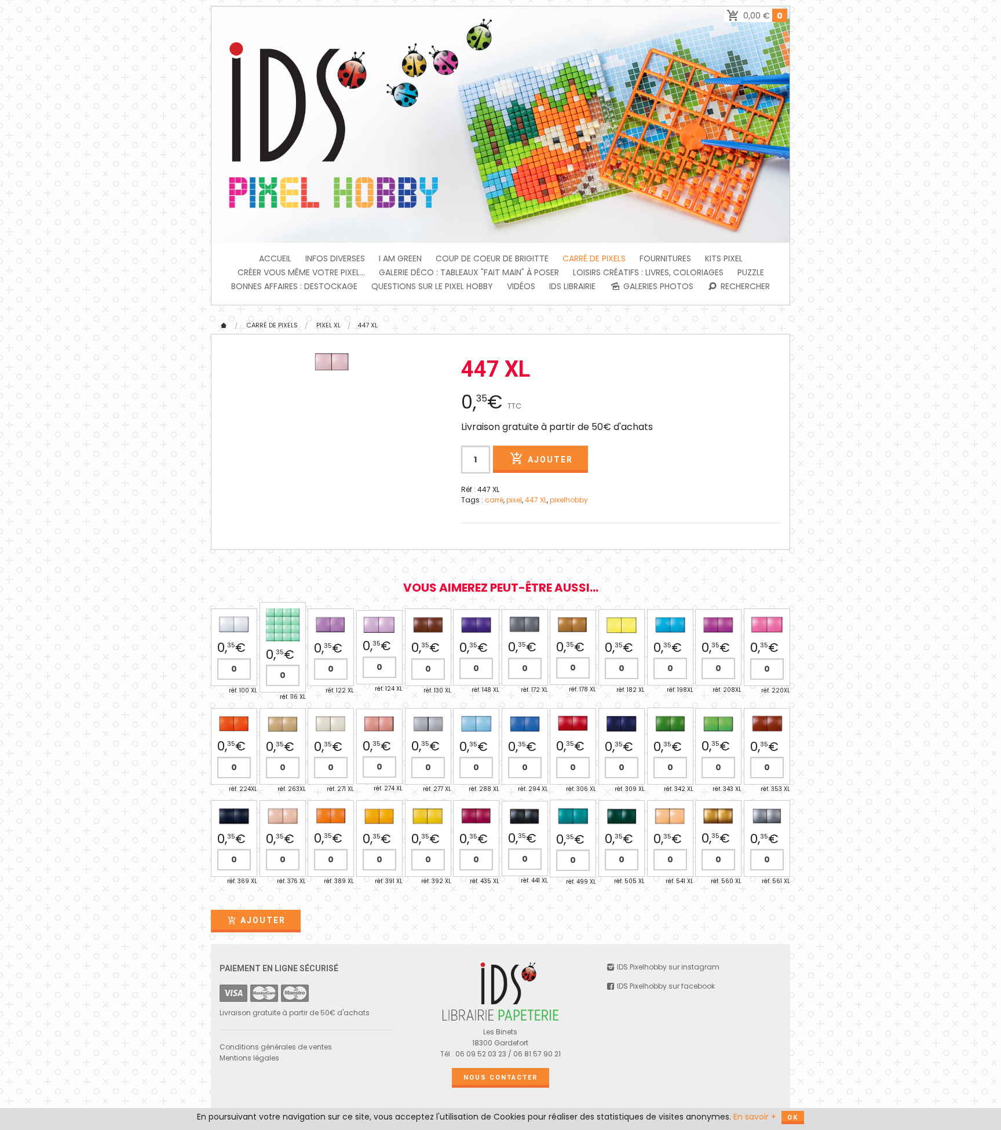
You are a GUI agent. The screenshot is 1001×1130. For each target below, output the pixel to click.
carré (494, 500)
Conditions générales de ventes (276, 1047)
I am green (400, 258)
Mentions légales (249, 1058)
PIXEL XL (328, 325)
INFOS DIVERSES (335, 258)
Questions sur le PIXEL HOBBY (432, 286)
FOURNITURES (665, 258)
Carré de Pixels (594, 258)
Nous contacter (500, 1077)
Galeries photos (657, 286)
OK (792, 1117)
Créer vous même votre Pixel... (301, 272)
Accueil (275, 258)
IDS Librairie (572, 286)
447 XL (367, 325)
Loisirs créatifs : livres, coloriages (648, 272)
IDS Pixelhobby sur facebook (665, 986)
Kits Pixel (724, 258)
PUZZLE (750, 272)
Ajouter (549, 459)
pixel (514, 500)
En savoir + (754, 1116)
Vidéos (521, 286)
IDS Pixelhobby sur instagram (667, 967)
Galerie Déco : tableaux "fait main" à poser (469, 272)
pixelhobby (569, 500)
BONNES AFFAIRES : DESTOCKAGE (294, 286)
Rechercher (744, 286)
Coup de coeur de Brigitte (492, 258)
